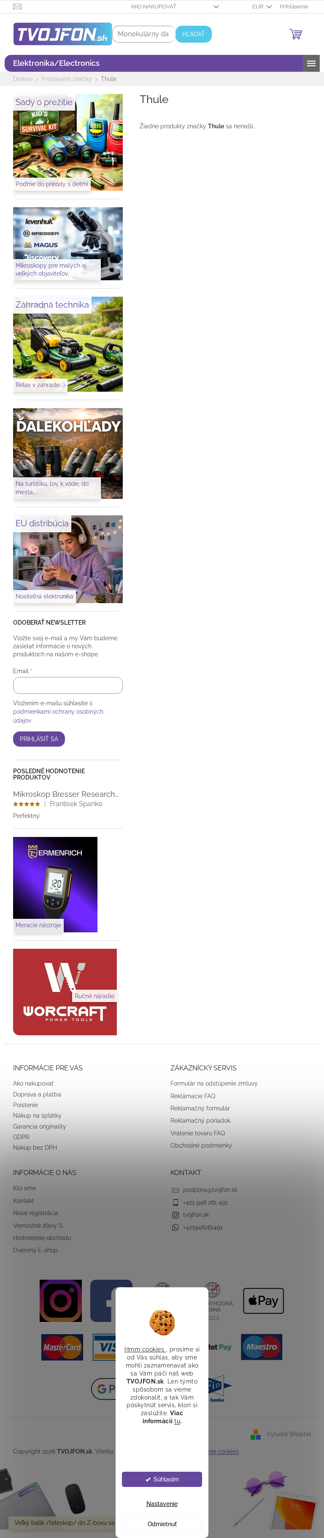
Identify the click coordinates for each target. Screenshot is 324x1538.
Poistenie (22, 1105)
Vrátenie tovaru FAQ (194, 1133)
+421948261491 (200, 1227)
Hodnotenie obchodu (39, 1238)
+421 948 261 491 (202, 1202)
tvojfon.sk (193, 1214)
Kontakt (20, 1200)
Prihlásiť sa (35, 739)
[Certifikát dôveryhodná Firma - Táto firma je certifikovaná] (210, 1300)
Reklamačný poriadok (197, 1120)
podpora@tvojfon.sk (207, 1189)
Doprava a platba (34, 1094)
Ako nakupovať (150, 6)
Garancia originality (36, 1126)
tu (174, 1421)
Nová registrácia (32, 1213)
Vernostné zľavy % (34, 1225)
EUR (255, 6)
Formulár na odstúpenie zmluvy (211, 1083)
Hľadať (190, 34)
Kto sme (21, 1188)
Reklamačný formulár (197, 1108)
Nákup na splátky (34, 1115)
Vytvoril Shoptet (285, 1434)
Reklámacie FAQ (189, 1096)
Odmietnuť (158, 1524)
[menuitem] (53, 63)
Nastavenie (159, 1503)
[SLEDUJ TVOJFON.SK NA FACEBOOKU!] (108, 1300)
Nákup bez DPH (32, 1147)
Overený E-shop (32, 1250)
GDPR (18, 1137)
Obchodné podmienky (198, 1145)
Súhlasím (163, 1479)
